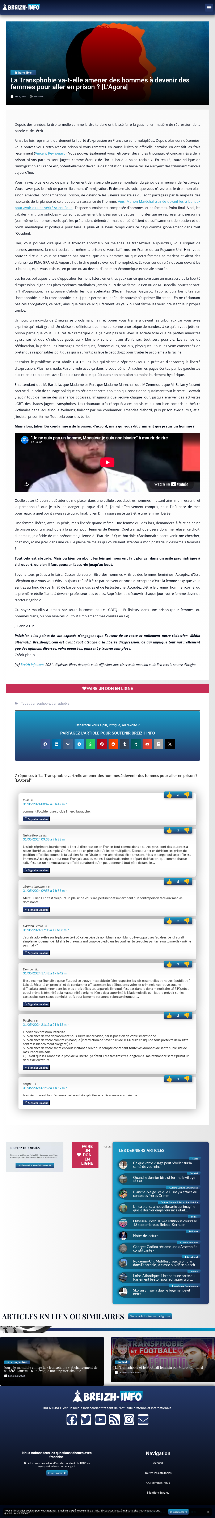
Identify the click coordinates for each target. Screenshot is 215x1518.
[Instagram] (129, 1419)
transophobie (40, 703)
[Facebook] (72, 1419)
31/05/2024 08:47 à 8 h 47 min (45, 804)
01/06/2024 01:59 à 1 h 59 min (45, 1088)
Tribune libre (23, 72)
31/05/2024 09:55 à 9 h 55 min (45, 890)
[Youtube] (100, 1419)
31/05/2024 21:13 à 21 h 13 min (46, 1024)
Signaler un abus (38, 819)
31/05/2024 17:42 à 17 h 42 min (46, 973)
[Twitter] (86, 1419)
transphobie (60, 703)
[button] (209, 8)
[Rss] (114, 1419)
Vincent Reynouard (50, 153)
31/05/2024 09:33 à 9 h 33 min (45, 839)
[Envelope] (143, 1419)
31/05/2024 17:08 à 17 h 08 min (46, 930)
